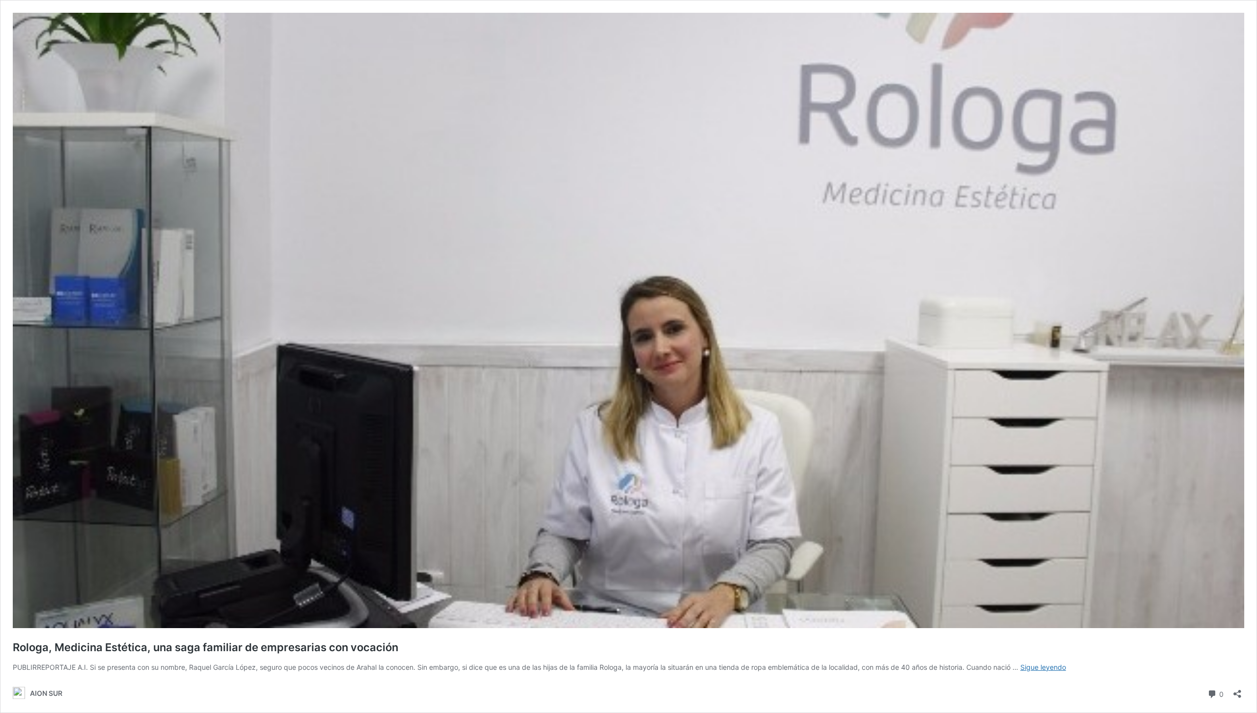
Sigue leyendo (1043, 667)
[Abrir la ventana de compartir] (1237, 690)
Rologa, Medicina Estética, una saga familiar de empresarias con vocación (205, 647)
